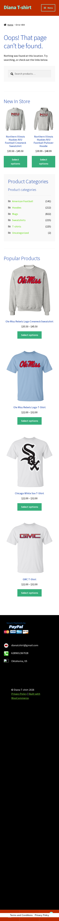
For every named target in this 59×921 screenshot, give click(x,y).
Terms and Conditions (21, 915)
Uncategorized (20, 232)
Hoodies (16, 207)
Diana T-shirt (17, 7)
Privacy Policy (19, 693)
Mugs (15, 214)
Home (10, 24)
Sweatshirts (19, 220)
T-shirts (16, 226)
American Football (22, 201)
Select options (15, 161)
